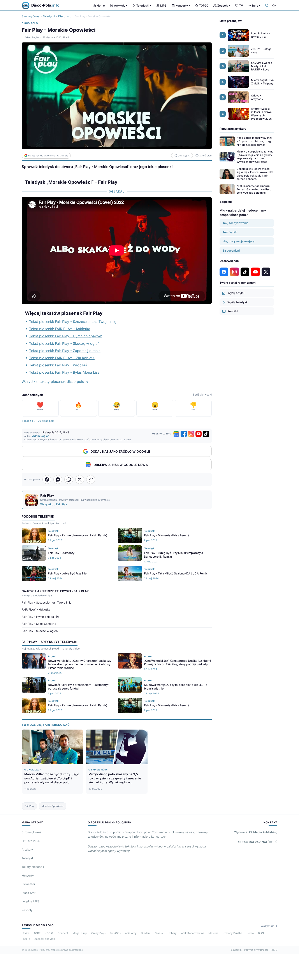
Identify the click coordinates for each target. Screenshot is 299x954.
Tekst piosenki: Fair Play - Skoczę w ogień (64, 343)
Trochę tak (230, 232)
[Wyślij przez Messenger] (57, 479)
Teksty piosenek (33, 866)
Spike (26, 938)
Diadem (145, 933)
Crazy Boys (98, 933)
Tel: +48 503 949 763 (256, 842)
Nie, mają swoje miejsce (239, 241)
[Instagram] (191, 434)
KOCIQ (49, 933)
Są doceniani (231, 250)
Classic (159, 933)
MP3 (163, 5)
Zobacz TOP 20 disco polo (38, 420)
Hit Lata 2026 (31, 841)
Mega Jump (79, 933)
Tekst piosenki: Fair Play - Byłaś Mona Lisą (64, 372)
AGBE (36, 933)
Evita (26, 933)
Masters (213, 933)
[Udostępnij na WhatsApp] (68, 479)
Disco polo (64, 16)
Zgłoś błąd (205, 155)
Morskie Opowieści (52, 806)
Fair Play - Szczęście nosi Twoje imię (47, 602)
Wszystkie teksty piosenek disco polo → (55, 381)
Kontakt (232, 311)
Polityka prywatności (256, 949)
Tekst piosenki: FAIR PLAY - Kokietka (59, 329)
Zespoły (223, 5)
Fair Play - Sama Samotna (39, 623)
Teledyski (143, 5)
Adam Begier (32, 37)
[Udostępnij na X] (79, 479)
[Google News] (176, 434)
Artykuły (120, 5)
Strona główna (30, 16)
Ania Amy (131, 933)
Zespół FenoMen (44, 938)
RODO (274, 949)
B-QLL (262, 933)
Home (101, 5)
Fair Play (29, 806)
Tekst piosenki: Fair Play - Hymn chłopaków (65, 336)
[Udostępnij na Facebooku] (46, 479)
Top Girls (115, 933)
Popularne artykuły (233, 128)
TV (241, 5)
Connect (63, 933)
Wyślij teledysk (237, 302)
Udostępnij (184, 155)
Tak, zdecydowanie (235, 223)
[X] (266, 272)
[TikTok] (206, 434)
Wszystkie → (269, 926)
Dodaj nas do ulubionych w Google (48, 155)
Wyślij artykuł (236, 293)
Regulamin (235, 949)
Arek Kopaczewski (192, 933)
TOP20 (203, 5)
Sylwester (28, 884)
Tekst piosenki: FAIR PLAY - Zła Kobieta (62, 358)
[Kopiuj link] (90, 479)
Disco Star (28, 892)
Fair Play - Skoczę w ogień (40, 631)
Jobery (172, 933)
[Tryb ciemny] (274, 5)
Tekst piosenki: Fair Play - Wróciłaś (58, 365)
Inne (256, 5)
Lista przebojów (231, 21)
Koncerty (183, 5)
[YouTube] (198, 434)
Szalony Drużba (232, 933)
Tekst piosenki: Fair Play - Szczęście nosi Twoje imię (72, 321)
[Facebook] (184, 434)
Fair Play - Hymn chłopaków (41, 616)
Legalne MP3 (30, 901)
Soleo (250, 933)
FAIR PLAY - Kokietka (36, 609)
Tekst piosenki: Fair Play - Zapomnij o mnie (64, 350)
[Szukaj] (267, 5)
